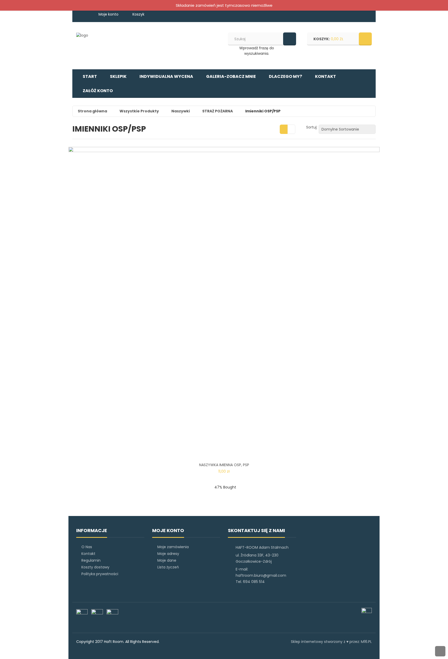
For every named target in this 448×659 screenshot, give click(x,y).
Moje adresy (168, 553)
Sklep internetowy (307, 641)
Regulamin (91, 560)
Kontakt (88, 553)
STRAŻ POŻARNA (217, 111)
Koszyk (138, 14)
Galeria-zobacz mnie (231, 76)
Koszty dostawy (95, 567)
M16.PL (366, 641)
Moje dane (166, 560)
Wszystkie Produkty (139, 111)
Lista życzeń (168, 567)
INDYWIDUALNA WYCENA (166, 76)
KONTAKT (325, 76)
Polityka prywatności (99, 573)
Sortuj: (311, 127)
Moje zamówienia (173, 546)
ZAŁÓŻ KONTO (98, 91)
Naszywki (180, 111)
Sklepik (118, 76)
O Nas (86, 546)
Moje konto (109, 14)
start (90, 76)
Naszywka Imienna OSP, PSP (224, 464)
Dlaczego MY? (285, 76)
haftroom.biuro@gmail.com (261, 575)
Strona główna (92, 111)
